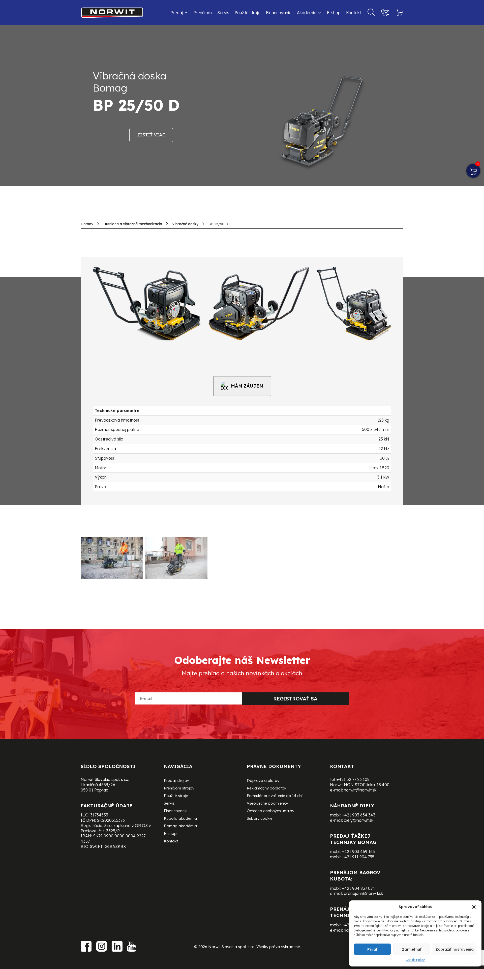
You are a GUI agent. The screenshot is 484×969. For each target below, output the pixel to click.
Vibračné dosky (185, 224)
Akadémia (306, 12)
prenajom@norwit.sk (363, 893)
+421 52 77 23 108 (353, 779)
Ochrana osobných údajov (270, 811)
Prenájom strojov (179, 788)
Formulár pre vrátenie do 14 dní (274, 796)
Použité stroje (247, 12)
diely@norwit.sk (358, 820)
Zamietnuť (411, 949)
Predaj (176, 12)
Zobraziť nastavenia (454, 949)
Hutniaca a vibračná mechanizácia (132, 224)
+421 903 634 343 (358, 814)
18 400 (383, 784)
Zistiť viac (151, 135)
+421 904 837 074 (358, 888)
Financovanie (278, 12)
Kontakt (353, 12)
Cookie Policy (415, 960)
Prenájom (202, 12)
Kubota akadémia (180, 819)
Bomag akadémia (180, 826)
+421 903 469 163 (358, 851)
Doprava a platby (263, 781)
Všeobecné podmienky (267, 804)
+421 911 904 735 (358, 856)
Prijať (372, 949)
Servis (223, 12)
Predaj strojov (176, 781)
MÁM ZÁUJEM (247, 386)
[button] (473, 906)
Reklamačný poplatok (266, 788)
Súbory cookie (260, 819)
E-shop (334, 12)
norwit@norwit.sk (360, 789)
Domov (87, 224)
